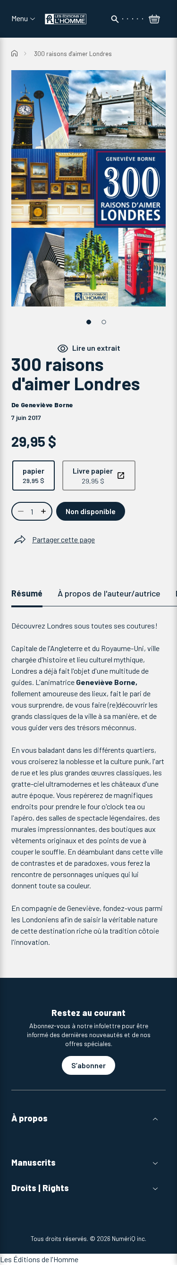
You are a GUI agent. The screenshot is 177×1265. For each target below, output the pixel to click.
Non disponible (91, 511)
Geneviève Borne (47, 405)
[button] (88, 1118)
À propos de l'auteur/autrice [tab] (109, 593)
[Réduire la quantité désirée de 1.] (19, 511)
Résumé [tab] (26, 593)
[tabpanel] (88, 784)
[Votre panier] (154, 19)
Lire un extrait (96, 348)
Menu (19, 18)
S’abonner (88, 1065)
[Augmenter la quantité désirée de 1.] (44, 511)
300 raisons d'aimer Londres (73, 53)
